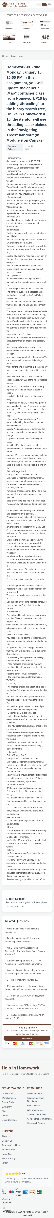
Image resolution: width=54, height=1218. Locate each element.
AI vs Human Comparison (39, 1119)
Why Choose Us (35, 1110)
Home (5, 56)
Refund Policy (8, 1149)
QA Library (7, 1107)
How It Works (33, 1105)
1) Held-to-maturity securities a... (22, 980)
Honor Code (7, 1154)
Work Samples (9, 1098)
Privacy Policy (8, 1158)
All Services (7, 1093)
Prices (5, 1115)
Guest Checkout (9, 1120)
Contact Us (7, 1141)
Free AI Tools (8, 1102)
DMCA (5, 1163)
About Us (6, 1136)
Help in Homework (20, 1068)
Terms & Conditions (11, 1145)
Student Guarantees (36, 1114)
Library (13, 56)
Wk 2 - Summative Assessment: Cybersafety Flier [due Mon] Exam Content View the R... (25, 951)
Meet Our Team (34, 1093)
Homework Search (36, 1123)
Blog (4, 1111)
